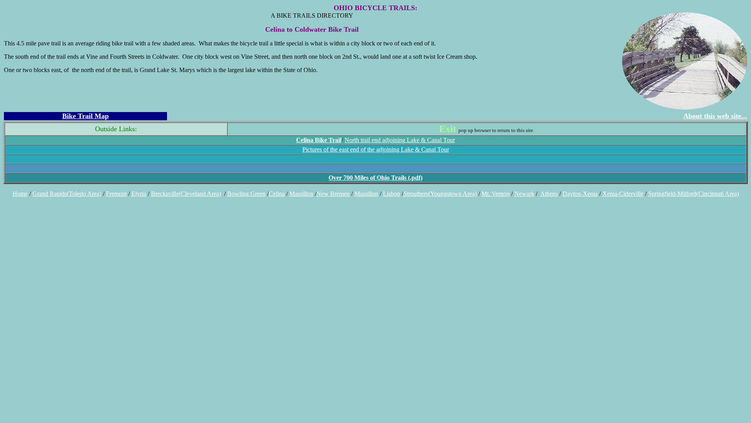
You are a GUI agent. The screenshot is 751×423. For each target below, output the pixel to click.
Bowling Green (246, 193)
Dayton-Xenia (580, 193)
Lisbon (391, 193)
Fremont (116, 193)
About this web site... (715, 116)
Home (20, 193)
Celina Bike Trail (318, 140)
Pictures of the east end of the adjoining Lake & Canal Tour (375, 149)
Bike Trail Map (85, 116)
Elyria (138, 193)
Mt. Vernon (496, 193)
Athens (549, 193)
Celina (277, 193)
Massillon (301, 193)
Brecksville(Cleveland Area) (186, 193)
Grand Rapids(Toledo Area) (66, 193)
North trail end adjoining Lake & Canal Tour (400, 140)
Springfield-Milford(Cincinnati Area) (693, 193)
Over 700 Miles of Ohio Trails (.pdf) (375, 177)
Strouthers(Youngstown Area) (440, 193)
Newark (524, 193)
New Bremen (333, 193)
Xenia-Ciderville (622, 193)
